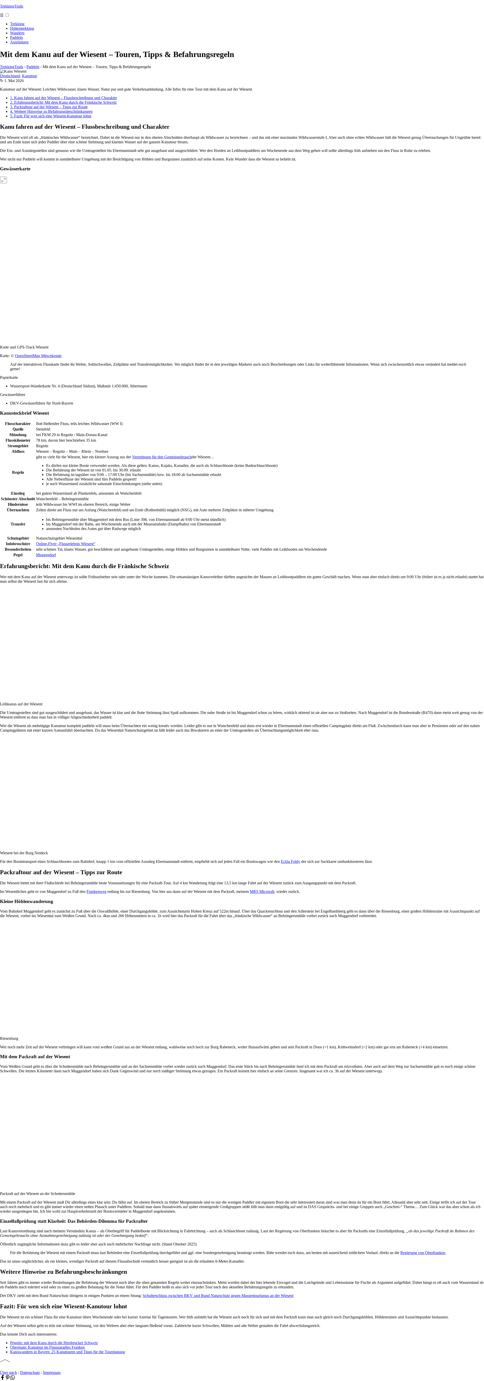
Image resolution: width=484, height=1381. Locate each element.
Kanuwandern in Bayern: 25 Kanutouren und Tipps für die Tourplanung (67, 1352)
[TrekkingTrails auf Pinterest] (10, 1368)
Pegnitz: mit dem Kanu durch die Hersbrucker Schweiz (54, 1343)
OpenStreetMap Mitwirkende (38, 356)
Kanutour (29, 76)
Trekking (17, 24)
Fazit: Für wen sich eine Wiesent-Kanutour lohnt (50, 116)
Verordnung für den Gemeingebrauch (162, 457)
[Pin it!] (7, 1378)
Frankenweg (96, 891)
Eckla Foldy (290, 861)
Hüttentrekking (22, 28)
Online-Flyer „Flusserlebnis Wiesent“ (65, 544)
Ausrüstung (19, 42)
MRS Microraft (262, 891)
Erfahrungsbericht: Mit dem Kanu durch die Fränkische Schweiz (63, 102)
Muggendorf (46, 555)
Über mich (8, 1372)
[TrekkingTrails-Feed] (25, 1368)
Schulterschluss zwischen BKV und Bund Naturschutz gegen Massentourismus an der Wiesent (218, 1295)
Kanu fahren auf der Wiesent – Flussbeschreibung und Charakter (63, 98)
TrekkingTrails (11, 6)
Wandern (17, 33)
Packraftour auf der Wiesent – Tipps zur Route (49, 107)
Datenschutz (30, 1372)
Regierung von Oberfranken (422, 1253)
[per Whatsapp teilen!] (12, 1378)
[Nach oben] (5, 1361)
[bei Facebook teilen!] (2, 1378)
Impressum (51, 1372)
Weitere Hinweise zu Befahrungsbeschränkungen (51, 111)
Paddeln (16, 37)
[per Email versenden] (17, 1378)
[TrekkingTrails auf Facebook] (3, 1368)
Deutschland (10, 76)
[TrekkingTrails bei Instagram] (18, 1368)
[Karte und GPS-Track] (38, 213)
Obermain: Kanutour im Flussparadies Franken (47, 1347)
